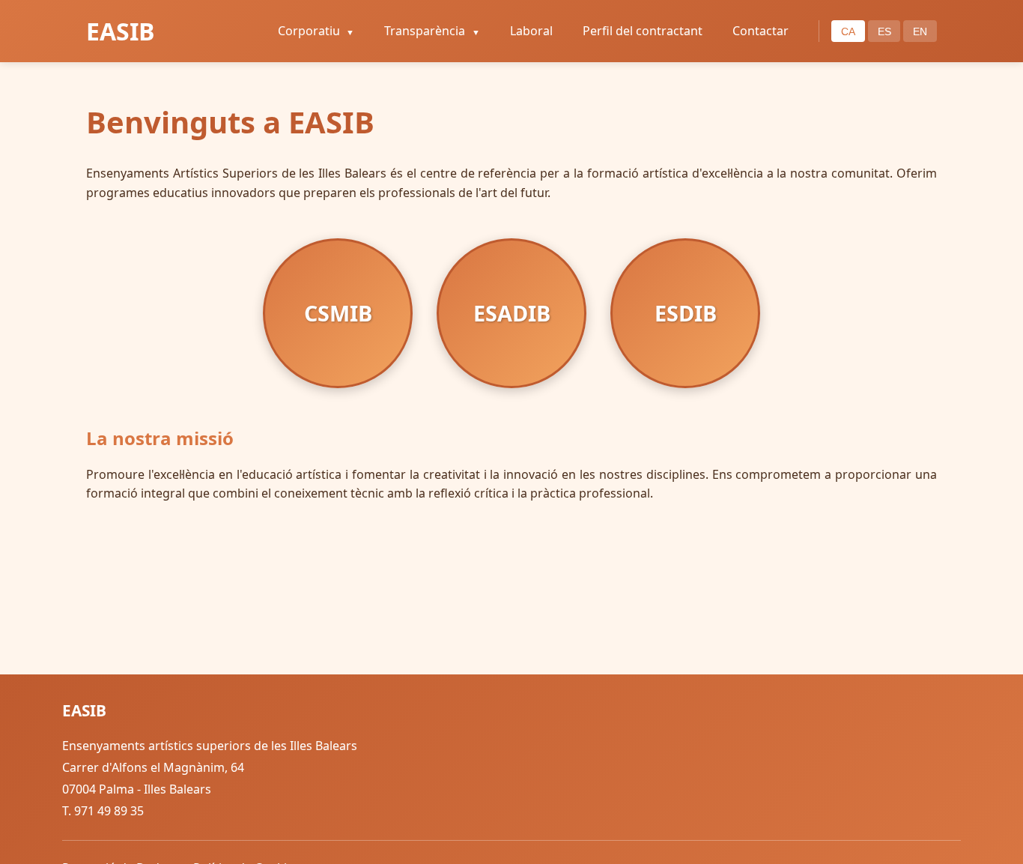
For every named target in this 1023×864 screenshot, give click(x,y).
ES (884, 31)
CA (848, 31)
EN (920, 31)
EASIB (120, 31)
